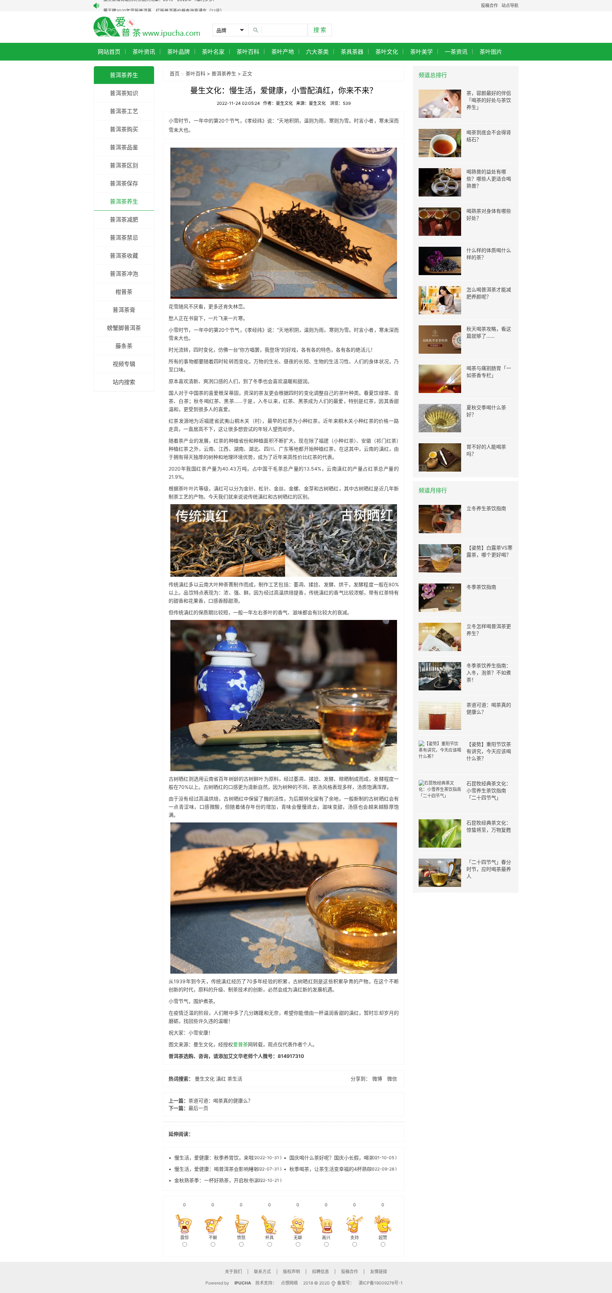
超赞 (383, 1237)
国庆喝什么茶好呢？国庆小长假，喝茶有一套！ (341, 1158)
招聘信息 (320, 1271)
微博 (377, 1079)
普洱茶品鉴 (124, 147)
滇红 (221, 1079)
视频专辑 (124, 364)
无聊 (298, 1237)
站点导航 (510, 5)
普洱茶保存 (124, 183)
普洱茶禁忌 (124, 237)
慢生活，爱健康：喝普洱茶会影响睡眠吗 (219, 1169)
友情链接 (378, 1271)
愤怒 (241, 1237)
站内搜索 (124, 382)
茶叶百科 (195, 73)
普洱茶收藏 (124, 255)
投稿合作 (489, 5)
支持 (354, 1237)
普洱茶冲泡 (124, 273)
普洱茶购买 (124, 129)
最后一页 (198, 1108)
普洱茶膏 (124, 309)
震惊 (184, 1237)
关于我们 (233, 1271)
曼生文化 (205, 1079)
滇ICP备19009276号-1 (380, 1283)
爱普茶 (240, 1044)
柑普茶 (123, 291)
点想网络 (289, 1283)
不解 (213, 1237)
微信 (392, 1079)
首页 (175, 73)
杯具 (269, 1237)
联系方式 (262, 1271)
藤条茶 (123, 345)
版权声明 (291, 1271)
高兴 (326, 1237)
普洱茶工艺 (124, 111)
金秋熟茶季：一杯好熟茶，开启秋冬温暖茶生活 (226, 1180)
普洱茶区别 (124, 165)
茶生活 (234, 1079)
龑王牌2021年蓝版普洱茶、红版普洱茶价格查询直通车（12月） (163, 5)
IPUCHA (242, 1283)
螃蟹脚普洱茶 (124, 327)
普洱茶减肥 (124, 219)
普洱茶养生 (124, 75)
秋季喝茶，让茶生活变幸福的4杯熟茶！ (333, 1169)
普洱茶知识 (124, 93)
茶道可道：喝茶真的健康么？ (220, 1101)
